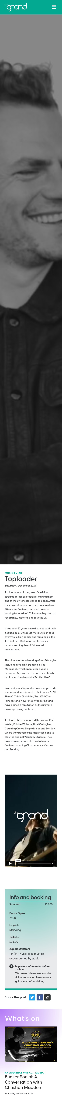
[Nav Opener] (53, 6)
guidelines (21, 981)
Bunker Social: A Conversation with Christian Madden (23, 1082)
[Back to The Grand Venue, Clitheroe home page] (16, 7)
